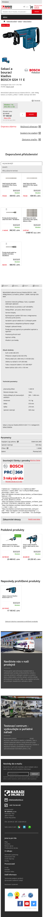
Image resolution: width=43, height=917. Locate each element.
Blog (6, 842)
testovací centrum (23, 738)
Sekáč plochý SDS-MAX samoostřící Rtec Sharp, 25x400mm (9, 185)
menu (5, 17)
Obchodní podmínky (11, 855)
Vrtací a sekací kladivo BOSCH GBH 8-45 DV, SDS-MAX (31, 546)
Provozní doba (9, 872)
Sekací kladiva (27, 21)
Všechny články (35, 460)
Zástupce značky (30, 139)
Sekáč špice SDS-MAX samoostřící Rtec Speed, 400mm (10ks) (30, 219)
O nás (6, 867)
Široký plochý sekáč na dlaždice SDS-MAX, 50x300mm (9, 254)
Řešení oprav (9, 846)
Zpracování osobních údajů (14, 880)
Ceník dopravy (9, 859)
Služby (7, 861)
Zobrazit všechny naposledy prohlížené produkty (21, 621)
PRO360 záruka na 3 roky (14, 482)
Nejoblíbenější (7, 163)
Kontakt (7, 869)
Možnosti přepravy (29, 126)
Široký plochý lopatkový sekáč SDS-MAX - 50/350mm (10, 218)
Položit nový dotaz (34, 519)
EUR (27, 7)
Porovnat (37, 100)
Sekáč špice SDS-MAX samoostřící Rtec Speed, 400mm (30, 185)
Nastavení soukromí (11, 884)
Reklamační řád (10, 857)
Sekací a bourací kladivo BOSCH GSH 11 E (9, 596)
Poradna (7, 844)
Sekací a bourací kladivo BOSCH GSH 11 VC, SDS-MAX (11, 545)
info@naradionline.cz (16, 800)
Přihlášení (5, 2)
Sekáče (4, 167)
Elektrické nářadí (12, 21)
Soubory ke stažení (29, 133)
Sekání (20, 21)
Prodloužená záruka (11, 848)
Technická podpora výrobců (14, 878)
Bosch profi (10, 87)
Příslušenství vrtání (10, 171)
